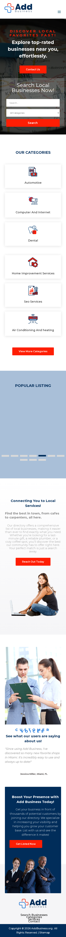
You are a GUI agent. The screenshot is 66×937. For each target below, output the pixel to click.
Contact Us (33, 69)
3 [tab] (24, 455)
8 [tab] (24, 459)
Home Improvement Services (33, 273)
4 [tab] (33, 455)
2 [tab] (14, 455)
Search (33, 123)
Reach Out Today (33, 561)
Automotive (33, 182)
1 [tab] (5, 455)
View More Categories (33, 351)
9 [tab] (33, 459)
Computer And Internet (33, 212)
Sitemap (44, 932)
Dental (33, 240)
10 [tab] (42, 459)
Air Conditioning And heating (33, 330)
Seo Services (33, 301)
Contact (34, 921)
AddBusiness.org (41, 928)
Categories (34, 917)
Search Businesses (34, 915)
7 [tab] (60, 455)
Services (34, 919)
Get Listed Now (26, 843)
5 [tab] (42, 455)
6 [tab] (51, 455)
